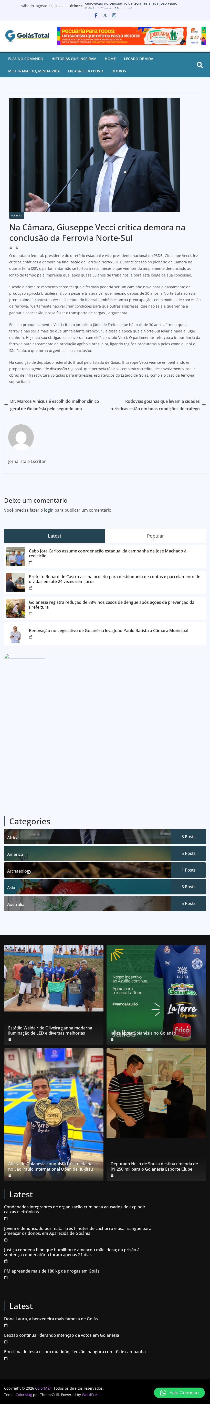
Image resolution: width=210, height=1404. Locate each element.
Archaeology (19, 871)
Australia (15, 904)
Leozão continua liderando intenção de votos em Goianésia (61, 1335)
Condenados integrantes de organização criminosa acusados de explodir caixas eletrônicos (74, 1209)
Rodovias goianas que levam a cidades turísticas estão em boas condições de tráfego (155, 405)
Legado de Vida (138, 58)
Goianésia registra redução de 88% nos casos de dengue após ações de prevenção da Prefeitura (111, 605)
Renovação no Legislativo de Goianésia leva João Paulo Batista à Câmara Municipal (131, 8)
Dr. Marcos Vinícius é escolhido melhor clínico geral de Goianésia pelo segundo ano (54, 405)
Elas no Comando (25, 58)
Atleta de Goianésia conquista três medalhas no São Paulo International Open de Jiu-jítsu (51, 1166)
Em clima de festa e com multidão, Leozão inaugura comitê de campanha (75, 1351)
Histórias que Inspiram (74, 58)
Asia (11, 888)
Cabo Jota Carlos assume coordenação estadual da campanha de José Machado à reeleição (107, 553)
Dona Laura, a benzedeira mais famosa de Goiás (51, 1318)
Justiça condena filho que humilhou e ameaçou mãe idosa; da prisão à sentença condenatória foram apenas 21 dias (72, 1252)
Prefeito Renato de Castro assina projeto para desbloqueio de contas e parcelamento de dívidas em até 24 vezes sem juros (114, 579)
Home (110, 58)
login (49, 510)
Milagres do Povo (85, 71)
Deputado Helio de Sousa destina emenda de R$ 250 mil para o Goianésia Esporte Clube (154, 1166)
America (15, 854)
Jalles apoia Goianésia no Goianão (143, 1033)
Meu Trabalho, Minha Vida (34, 71)
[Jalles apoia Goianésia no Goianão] (156, 995)
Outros (118, 71)
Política (16, 215)
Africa (12, 838)
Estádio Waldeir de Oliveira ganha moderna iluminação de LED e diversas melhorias (50, 1030)
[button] (179, 1393)
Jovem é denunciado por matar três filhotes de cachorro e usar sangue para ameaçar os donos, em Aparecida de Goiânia (77, 1231)
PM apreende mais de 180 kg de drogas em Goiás (52, 1271)
